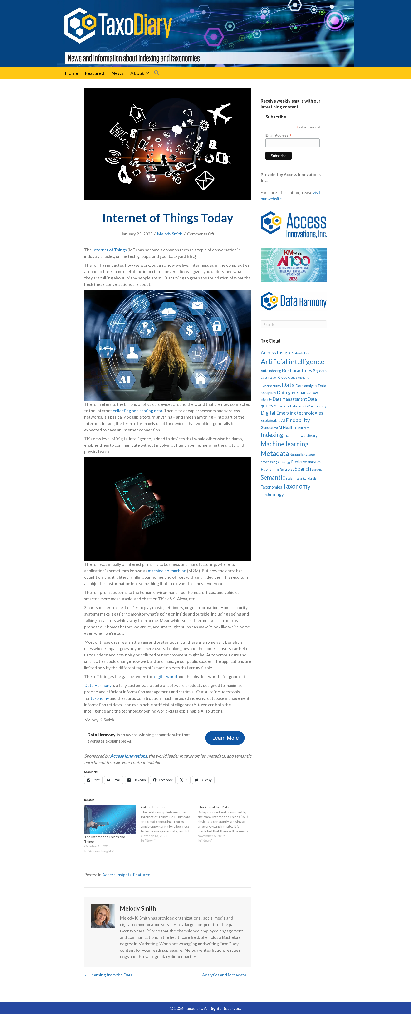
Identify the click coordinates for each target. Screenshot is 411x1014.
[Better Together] (169, 824)
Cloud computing (298, 377)
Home (71, 73)
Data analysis (306, 385)
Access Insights (116, 874)
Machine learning (284, 444)
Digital (268, 413)
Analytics (302, 353)
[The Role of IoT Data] (226, 824)
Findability (298, 420)
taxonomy (100, 698)
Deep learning (317, 406)
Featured (94, 73)
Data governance (294, 392)
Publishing (270, 469)
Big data (320, 370)
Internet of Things (110, 249)
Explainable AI (273, 420)
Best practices (297, 370)
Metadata (275, 453)
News (117, 73)
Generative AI (271, 428)
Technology (272, 494)
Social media (294, 478)
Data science (281, 406)
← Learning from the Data (108, 974)
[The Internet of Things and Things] (110, 820)
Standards (309, 478)
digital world (165, 676)
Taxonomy (296, 486)
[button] (147, 73)
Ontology (284, 462)
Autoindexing (271, 370)
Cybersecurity (271, 386)
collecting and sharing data (137, 410)
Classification (269, 377)
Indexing (272, 434)
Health (288, 427)
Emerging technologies (299, 413)
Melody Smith (169, 233)
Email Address (278, 135)
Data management (290, 399)
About (137, 73)
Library (312, 435)
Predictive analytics (306, 462)
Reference (287, 469)
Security (317, 469)
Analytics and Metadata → (226, 974)
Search (303, 468)
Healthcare (302, 427)
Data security (299, 406)
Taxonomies (271, 487)
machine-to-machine (167, 570)
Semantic (273, 477)
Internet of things (295, 435)
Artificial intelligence (292, 361)
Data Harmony (98, 685)
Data (288, 384)
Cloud (282, 377)
